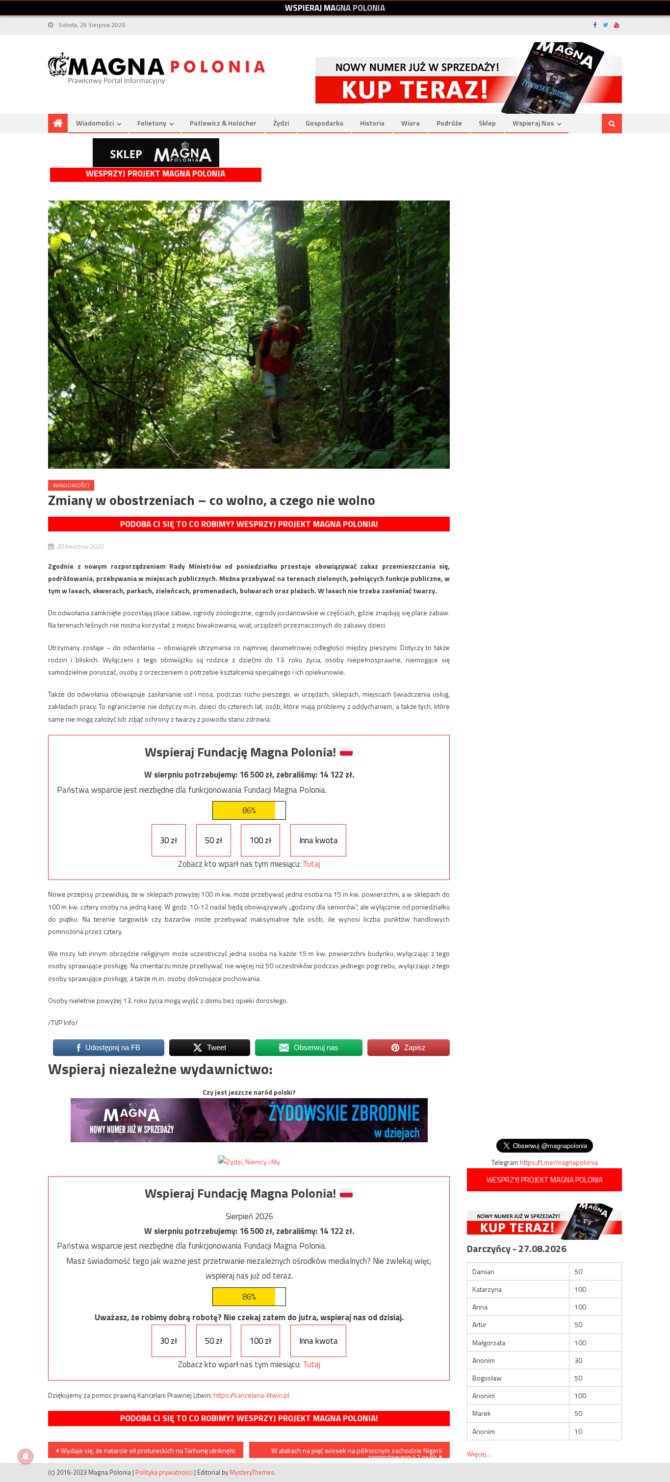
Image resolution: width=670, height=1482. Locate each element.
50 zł (213, 840)
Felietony (151, 123)
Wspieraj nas (533, 123)
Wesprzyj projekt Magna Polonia (155, 174)
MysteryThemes (252, 1472)
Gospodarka (324, 123)
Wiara (410, 123)
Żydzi (281, 123)
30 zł (168, 840)
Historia (372, 123)
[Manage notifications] (25, 1456)
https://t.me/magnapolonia (559, 1162)
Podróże (449, 123)
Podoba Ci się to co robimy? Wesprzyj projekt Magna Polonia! (249, 524)
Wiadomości (95, 123)
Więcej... (478, 1454)
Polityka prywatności (164, 1472)
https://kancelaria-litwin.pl (251, 1395)
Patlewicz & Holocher (223, 123)
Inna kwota (318, 840)
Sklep (487, 123)
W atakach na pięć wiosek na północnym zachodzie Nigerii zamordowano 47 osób (356, 1451)
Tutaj (311, 863)
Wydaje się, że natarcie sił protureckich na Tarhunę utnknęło (148, 1450)
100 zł (260, 840)
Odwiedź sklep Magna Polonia (156, 152)
